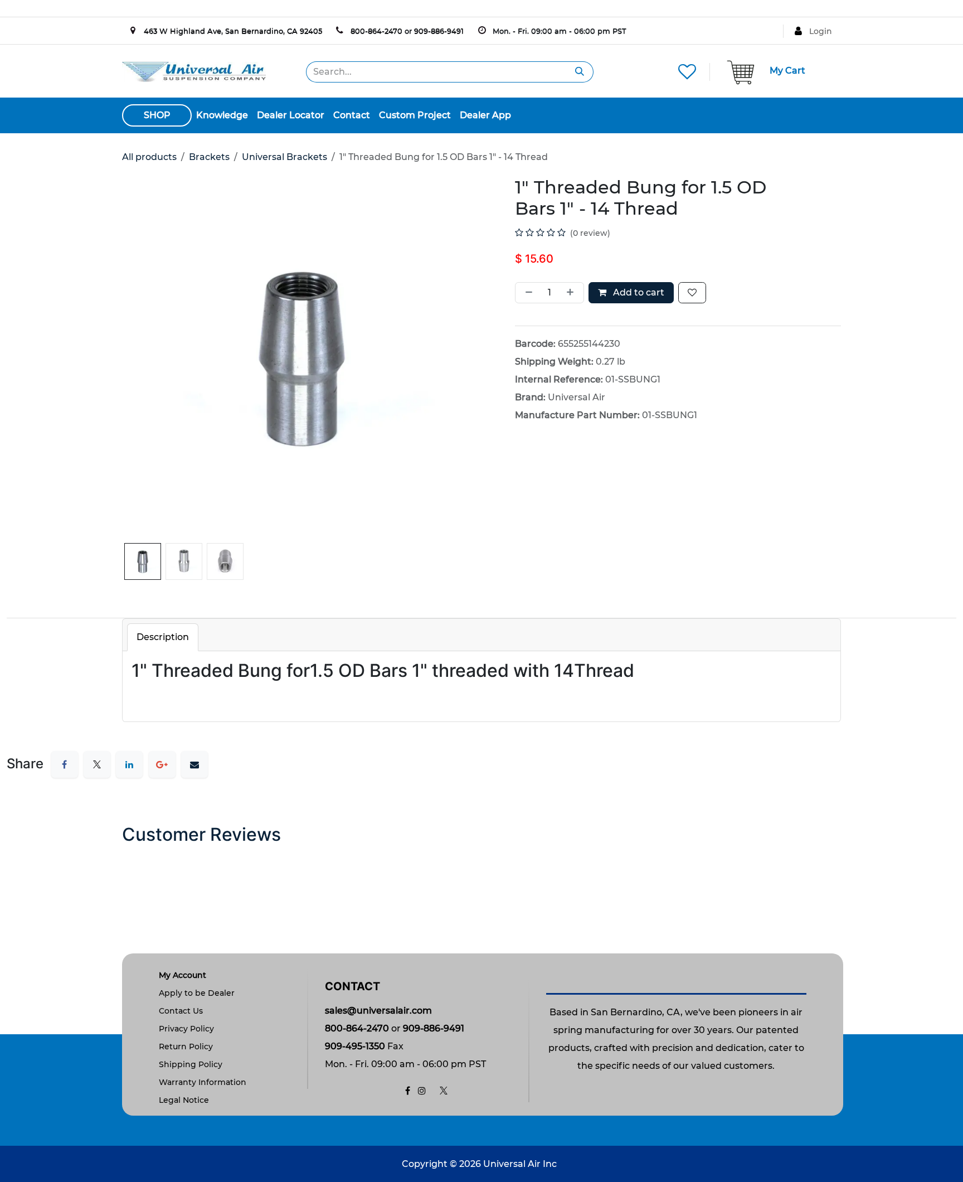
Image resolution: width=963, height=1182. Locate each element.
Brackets (209, 157)
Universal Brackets (284, 157)
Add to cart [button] (637, 292)
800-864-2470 (376, 30)
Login (820, 31)
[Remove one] (526, 293)
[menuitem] (222, 115)
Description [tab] (163, 637)
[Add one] (572, 293)
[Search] (580, 72)
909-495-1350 (355, 1046)
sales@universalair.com (378, 1010)
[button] (140, 545)
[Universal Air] (194, 71)
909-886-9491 (439, 30)
